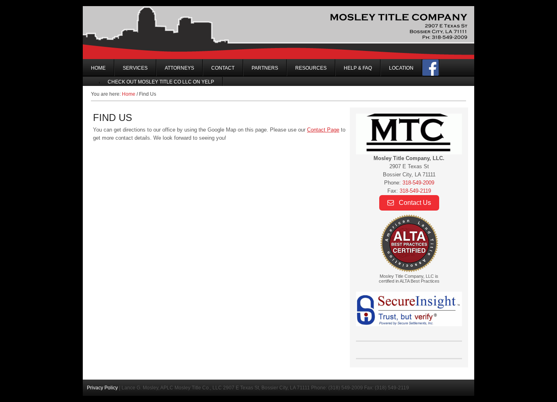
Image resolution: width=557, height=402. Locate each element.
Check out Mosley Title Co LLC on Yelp (161, 82)
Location (401, 68)
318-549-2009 (418, 183)
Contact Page (323, 130)
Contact (222, 68)
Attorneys (179, 68)
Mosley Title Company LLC (278, 32)
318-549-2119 (415, 191)
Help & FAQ (358, 68)
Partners (265, 68)
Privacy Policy (102, 388)
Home (98, 68)
